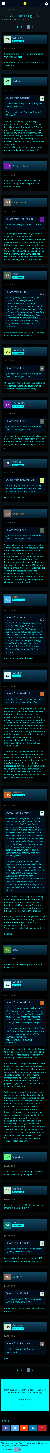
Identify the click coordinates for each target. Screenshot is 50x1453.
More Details (7, 1449)
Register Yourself (25, 1399)
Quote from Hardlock (18, 693)
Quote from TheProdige (19, 218)
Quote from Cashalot (18, 97)
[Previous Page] (18, 27)
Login (25, 1405)
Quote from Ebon (16, 368)
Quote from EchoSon (18, 812)
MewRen (8, 19)
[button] (3, 3)
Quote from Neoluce (18, 1343)
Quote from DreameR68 (20, 479)
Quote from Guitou (17, 292)
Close (17, 1449)
